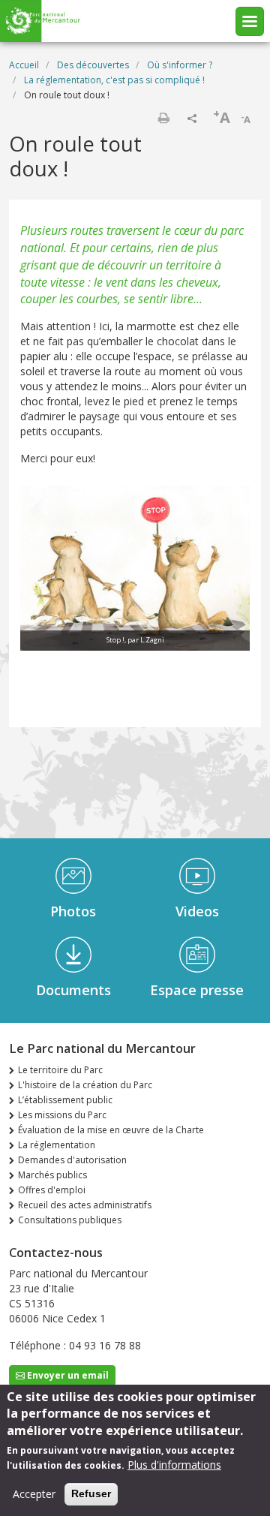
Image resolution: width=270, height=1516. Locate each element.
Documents (73, 990)
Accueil (24, 65)
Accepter (34, 1494)
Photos (73, 911)
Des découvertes (93, 65)
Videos (197, 911)
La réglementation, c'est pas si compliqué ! (114, 80)
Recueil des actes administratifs (85, 1205)
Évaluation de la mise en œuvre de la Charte (111, 1129)
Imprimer (163, 117)
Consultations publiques (70, 1220)
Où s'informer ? (179, 65)
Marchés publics (52, 1175)
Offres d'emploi (52, 1190)
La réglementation (56, 1145)
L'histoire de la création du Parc (85, 1084)
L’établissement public (65, 1099)
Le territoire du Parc (60, 1069)
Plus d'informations (174, 1464)
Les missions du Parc (62, 1114)
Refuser (91, 1493)
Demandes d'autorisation (72, 1160)
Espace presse (197, 990)
